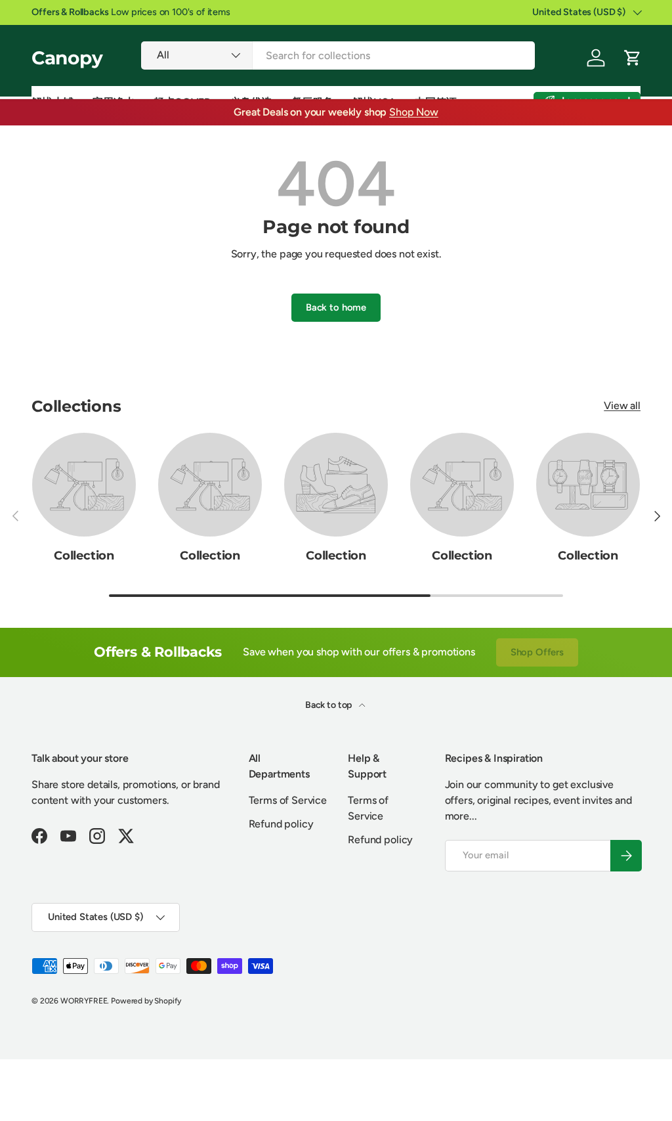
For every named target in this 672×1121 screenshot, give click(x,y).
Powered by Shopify (146, 1000)
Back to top (329, 705)
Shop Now (413, 112)
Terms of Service (288, 800)
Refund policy (281, 824)
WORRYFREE (84, 1000)
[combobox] (337, 55)
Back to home (336, 307)
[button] (632, 57)
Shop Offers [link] (537, 652)
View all (622, 405)
